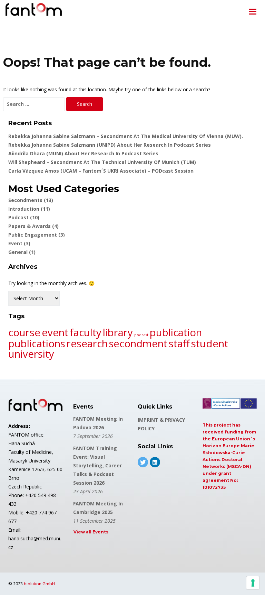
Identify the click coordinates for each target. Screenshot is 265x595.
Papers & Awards (33, 226)
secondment (138, 343)
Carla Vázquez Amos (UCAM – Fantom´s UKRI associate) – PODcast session (101, 170)
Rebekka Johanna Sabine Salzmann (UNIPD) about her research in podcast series (109, 144)
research (87, 343)
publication (176, 332)
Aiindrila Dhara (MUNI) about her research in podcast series (83, 153)
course (24, 332)
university (31, 354)
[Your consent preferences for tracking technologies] (252, 582)
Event (19, 243)
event (55, 332)
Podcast (23, 217)
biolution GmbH (39, 584)
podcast (141, 334)
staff (179, 343)
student (209, 343)
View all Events (90, 531)
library (118, 332)
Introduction (29, 208)
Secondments (30, 200)
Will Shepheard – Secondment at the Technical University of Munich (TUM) (102, 162)
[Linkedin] (155, 462)
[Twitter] (143, 462)
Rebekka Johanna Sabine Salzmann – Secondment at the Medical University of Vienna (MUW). (125, 136)
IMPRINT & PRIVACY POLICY (161, 424)
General (22, 252)
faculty (85, 332)
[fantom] (33, 10)
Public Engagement (36, 234)
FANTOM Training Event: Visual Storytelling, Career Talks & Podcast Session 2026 (97, 465)
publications (36, 343)
